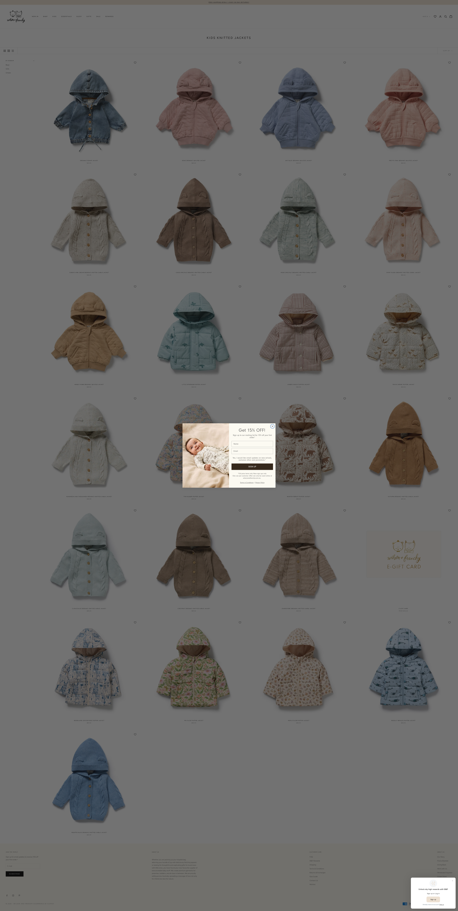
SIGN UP (252, 466)
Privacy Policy (260, 483)
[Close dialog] (272, 426)
